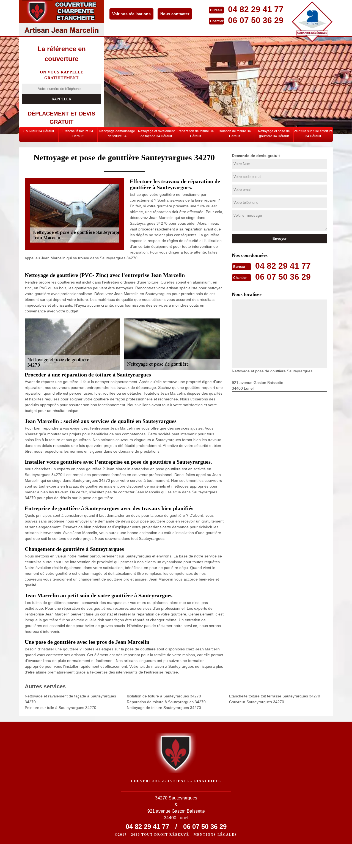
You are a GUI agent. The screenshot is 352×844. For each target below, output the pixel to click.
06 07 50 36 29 (256, 20)
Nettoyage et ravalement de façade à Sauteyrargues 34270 (70, 699)
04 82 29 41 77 (256, 9)
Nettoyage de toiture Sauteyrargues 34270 (164, 707)
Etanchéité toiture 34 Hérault (77, 133)
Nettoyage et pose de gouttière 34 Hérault (274, 133)
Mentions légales (215, 835)
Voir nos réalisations (131, 14)
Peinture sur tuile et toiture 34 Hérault (313, 133)
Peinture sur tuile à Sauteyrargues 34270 (60, 707)
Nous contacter (174, 14)
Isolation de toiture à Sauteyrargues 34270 (164, 696)
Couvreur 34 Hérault (38, 131)
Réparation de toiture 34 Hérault (195, 133)
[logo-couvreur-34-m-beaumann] (61, 18)
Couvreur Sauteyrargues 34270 (256, 702)
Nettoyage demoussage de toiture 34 (117, 133)
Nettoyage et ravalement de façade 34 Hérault (156, 133)
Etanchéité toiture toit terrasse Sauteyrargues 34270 (274, 696)
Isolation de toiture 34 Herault (235, 133)
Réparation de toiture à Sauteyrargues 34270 (166, 702)
